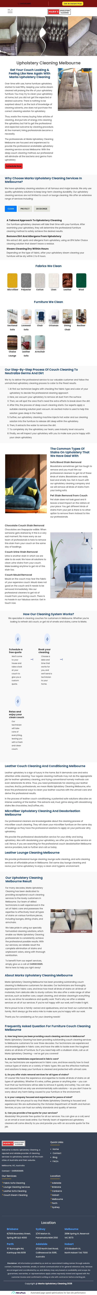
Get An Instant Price (73, 3)
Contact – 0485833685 (12, 1171)
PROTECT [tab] (25, 208)
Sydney (56, 1207)
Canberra (57, 1191)
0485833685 (25, 3)
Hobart (55, 1195)
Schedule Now (13, 166)
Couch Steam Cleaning (15, 1195)
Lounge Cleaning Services (17, 1187)
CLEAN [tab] (11, 208)
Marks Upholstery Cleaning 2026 (55, 1283)
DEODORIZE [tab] (41, 208)
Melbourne (57, 1199)
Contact (57, 1153)
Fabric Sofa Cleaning (14, 1183)
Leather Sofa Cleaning (15, 1191)
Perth (54, 1203)
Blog (55, 1157)
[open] (10, 11)
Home (56, 1149)
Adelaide (56, 1183)
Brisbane (56, 1187)
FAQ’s (55, 1161)
